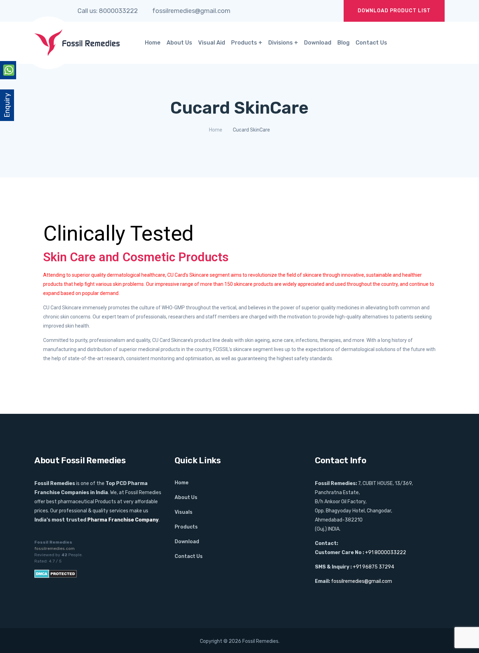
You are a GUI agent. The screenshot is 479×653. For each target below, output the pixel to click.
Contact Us (371, 42)
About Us (179, 42)
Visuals (184, 512)
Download (317, 42)
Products (244, 42)
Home (153, 42)
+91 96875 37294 (373, 567)
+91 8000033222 (385, 553)
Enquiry (7, 105)
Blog (343, 42)
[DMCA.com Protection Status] (55, 574)
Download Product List (394, 11)
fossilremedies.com (54, 548)
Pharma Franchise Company (122, 520)
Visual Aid (211, 42)
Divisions (280, 42)
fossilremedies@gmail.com (361, 581)
